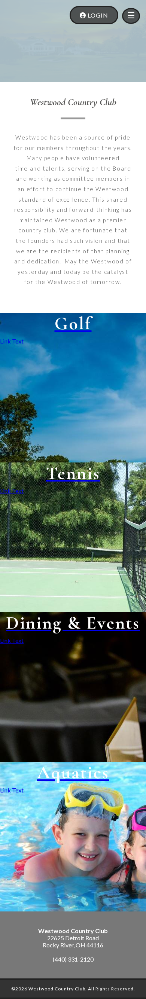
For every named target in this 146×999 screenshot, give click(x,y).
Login (97, 15)
